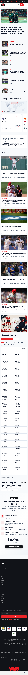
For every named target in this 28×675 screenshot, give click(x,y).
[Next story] (25, 16)
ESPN (9, 133)
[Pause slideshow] (18, 21)
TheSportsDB (13, 133)
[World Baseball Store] (22, 4)
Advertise (17, 654)
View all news (22, 152)
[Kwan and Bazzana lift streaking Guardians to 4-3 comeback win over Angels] (14, 194)
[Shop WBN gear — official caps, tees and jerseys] (14, 323)
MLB (7, 133)
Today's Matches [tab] (7, 339)
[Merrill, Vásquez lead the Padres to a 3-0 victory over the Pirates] (14, 247)
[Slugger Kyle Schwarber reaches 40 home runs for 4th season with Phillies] (14, 300)
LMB (18, 342)
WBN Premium (11, 619)
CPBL (8, 344)
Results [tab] (16, 339)
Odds (12, 652)
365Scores (12, 477)
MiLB (22, 342)
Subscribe (14, 616)
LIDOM (2, 594)
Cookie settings (4, 657)
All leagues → (4, 588)
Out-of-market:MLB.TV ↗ (8, 129)
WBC (8, 486)
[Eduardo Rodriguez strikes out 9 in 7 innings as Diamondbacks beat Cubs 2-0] (14, 274)
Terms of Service (11, 654)
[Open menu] (25, 4)
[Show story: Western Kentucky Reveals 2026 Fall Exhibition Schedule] (9, 21)
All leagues (22, 482)
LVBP (2, 596)
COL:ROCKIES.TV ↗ (6, 128)
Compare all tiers (14, 550)
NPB (14, 342)
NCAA (14, 486)
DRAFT (3, 344)
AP (2, 205)
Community (24, 652)
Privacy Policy (3, 654)
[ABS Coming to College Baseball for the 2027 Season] (14, 221)
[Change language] (18, 5)
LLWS (12, 344)
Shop (9, 652)
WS (9, 489)
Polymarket (24, 133)
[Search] (15, 4)
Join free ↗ (4, 141)
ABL (2, 602)
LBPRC (2, 598)
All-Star (4, 489)
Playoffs (15, 489)
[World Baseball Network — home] (3, 4)
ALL (3, 342)
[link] (11, 123)
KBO (10, 342)
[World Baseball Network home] (14, 669)
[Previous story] (3, 16)
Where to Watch (18, 652)
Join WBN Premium (14, 546)
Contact (22, 654)
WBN (3, 564)
